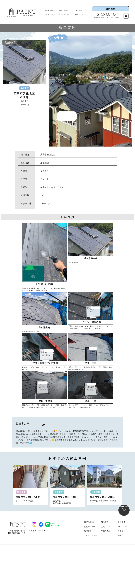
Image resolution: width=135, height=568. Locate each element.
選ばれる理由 (50, 10)
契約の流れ (105, 531)
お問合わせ (122, 526)
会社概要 (121, 522)
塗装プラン (79, 14)
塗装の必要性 (64, 10)
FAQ (120, 535)
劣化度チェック (64, 14)
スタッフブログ (49, 14)
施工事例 (79, 10)
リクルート (122, 531)
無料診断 (110, 9)
